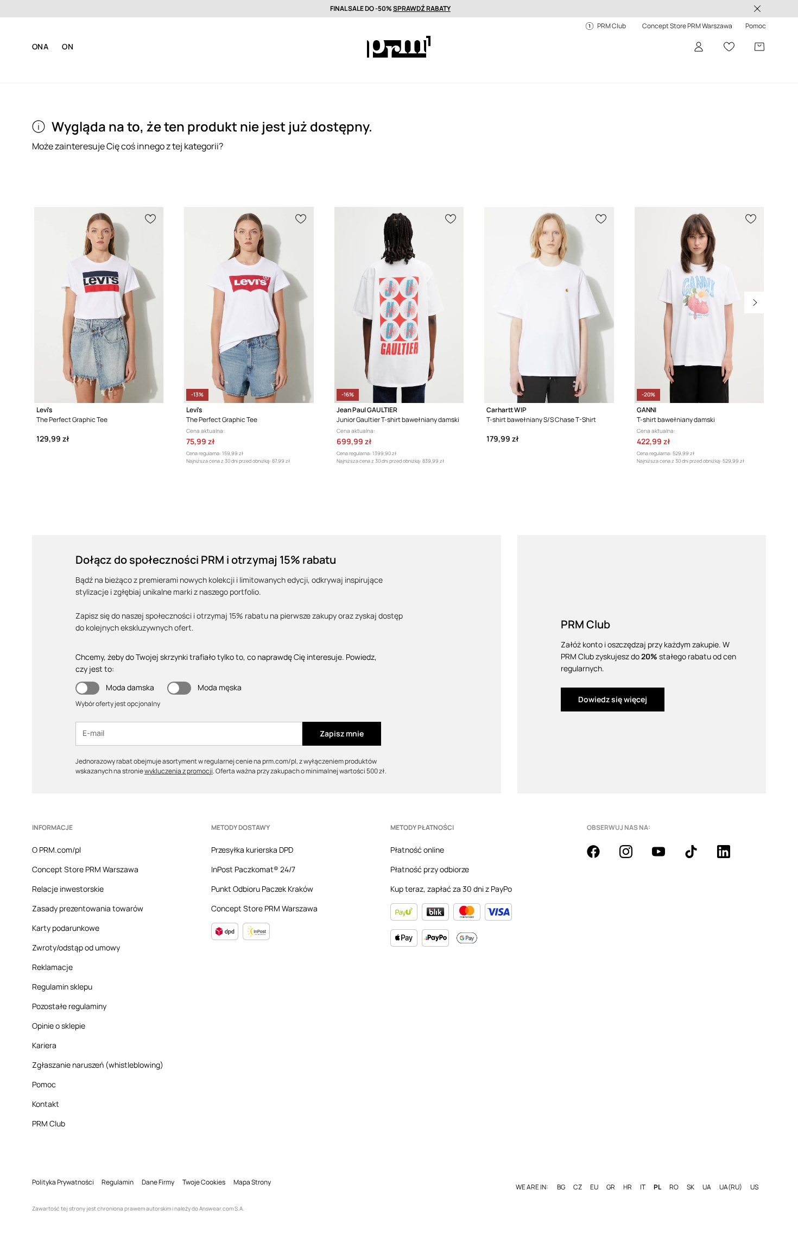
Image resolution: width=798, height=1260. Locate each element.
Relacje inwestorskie (68, 889)
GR (610, 1187)
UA (706, 1187)
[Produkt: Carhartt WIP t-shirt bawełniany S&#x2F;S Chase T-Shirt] (548, 305)
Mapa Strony (252, 1182)
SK (690, 1187)
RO (674, 1187)
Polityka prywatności (63, 1182)
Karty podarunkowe (65, 928)
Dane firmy (158, 1182)
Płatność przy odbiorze (429, 869)
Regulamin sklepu (62, 986)
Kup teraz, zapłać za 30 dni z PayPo (451, 889)
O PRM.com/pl (56, 850)
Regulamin (118, 1182)
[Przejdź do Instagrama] (632, 858)
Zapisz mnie (342, 733)
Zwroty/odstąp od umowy (76, 947)
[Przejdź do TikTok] (698, 858)
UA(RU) (730, 1187)
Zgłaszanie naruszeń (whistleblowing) (97, 1065)
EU (594, 1187)
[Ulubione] (729, 46)
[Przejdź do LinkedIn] (730, 858)
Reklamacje (52, 967)
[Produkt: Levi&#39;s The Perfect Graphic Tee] (98, 305)
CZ (577, 1187)
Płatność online (417, 850)
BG (561, 1187)
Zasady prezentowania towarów (87, 908)
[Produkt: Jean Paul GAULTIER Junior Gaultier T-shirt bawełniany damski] (399, 305)
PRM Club (48, 1123)
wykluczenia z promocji (178, 771)
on (67, 46)
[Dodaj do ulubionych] (151, 218)
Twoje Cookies (203, 1182)
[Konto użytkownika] (698, 46)
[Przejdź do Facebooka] (600, 858)
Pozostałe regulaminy (69, 1006)
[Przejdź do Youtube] (665, 858)
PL (657, 1187)
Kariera (44, 1045)
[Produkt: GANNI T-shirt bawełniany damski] (699, 305)
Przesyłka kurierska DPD (252, 850)
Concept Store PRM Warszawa (85, 869)
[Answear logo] (398, 47)
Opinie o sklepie (58, 1025)
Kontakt (45, 1104)
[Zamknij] (757, 8)
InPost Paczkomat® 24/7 (253, 869)
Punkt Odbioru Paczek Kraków (262, 889)
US (754, 1187)
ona (40, 46)
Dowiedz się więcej (612, 699)
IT (642, 1187)
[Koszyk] (759, 46)
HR (627, 1187)
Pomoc (44, 1084)
